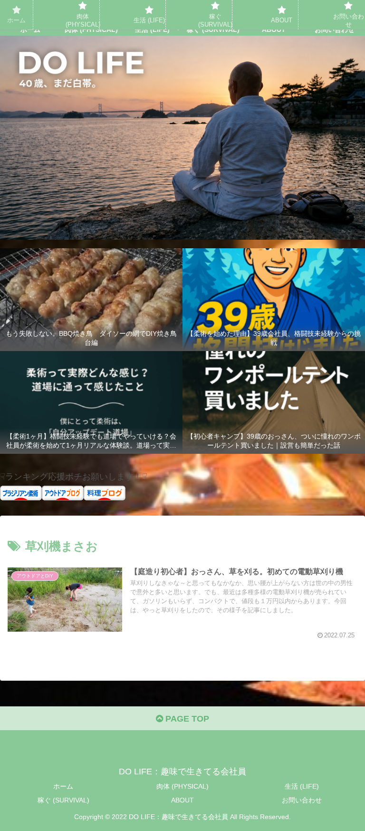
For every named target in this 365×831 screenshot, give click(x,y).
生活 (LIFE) (302, 786)
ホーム (63, 786)
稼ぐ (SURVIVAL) (63, 800)
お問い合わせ (302, 800)
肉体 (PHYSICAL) (182, 786)
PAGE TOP (186, 718)
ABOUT (182, 800)
